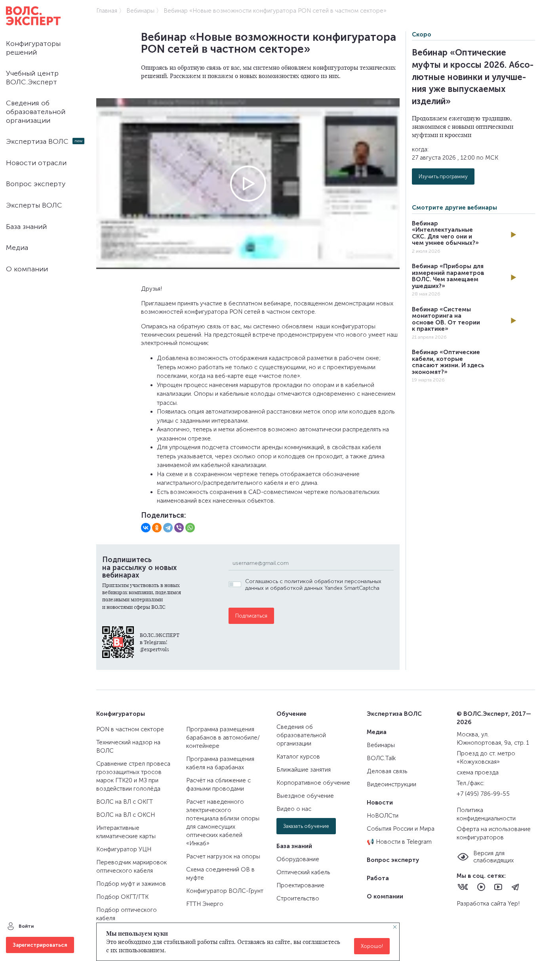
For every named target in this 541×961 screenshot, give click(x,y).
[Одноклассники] (157, 527)
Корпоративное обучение (313, 782)
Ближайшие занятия (303, 769)
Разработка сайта (482, 903)
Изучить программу (443, 176)
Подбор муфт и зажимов (131, 883)
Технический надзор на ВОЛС (128, 746)
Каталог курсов (298, 756)
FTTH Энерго (204, 904)
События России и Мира (400, 828)
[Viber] (179, 527)
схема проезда (478, 772)
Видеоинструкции (391, 784)
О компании (27, 269)
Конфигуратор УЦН (123, 849)
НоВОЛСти (382, 815)
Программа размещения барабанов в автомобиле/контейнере (223, 737)
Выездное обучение (305, 795)
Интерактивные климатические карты (126, 832)
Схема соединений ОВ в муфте (220, 873)
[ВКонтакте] (145, 527)
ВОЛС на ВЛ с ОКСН (125, 814)
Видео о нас (293, 808)
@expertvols (154, 649)
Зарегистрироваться (40, 945)
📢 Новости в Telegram (399, 841)
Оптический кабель (303, 872)
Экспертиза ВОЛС (37, 141)
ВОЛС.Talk (381, 758)
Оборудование (297, 859)
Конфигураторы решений (33, 48)
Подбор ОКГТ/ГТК (122, 896)
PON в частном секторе (130, 729)
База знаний (26, 226)
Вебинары (381, 745)
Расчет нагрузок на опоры (223, 856)
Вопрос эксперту (35, 183)
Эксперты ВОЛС (34, 205)
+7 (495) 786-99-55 (483, 793)
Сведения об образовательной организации (35, 111)
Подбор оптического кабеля (126, 914)
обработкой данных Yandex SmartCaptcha (324, 588)
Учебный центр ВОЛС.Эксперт (32, 77)
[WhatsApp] (190, 527)
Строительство (297, 898)
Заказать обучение (306, 826)
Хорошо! (372, 946)
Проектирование (300, 885)
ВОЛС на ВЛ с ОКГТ (124, 801)
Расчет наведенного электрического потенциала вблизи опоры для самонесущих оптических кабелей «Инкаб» (222, 822)
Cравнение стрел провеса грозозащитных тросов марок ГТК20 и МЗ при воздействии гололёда (133, 776)
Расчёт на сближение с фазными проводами (218, 784)
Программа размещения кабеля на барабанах (220, 763)
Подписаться (251, 616)
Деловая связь (387, 771)
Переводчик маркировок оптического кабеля (131, 866)
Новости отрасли (36, 162)
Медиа (17, 247)
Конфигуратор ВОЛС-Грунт (224, 890)
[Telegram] (168, 527)
